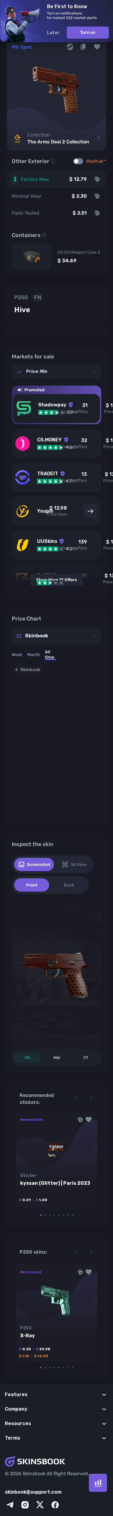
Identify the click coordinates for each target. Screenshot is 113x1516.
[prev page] (77, 1098)
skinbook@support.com (33, 1492)
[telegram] (10, 1505)
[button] (97, 47)
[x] (40, 1505)
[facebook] (55, 1505)
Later (53, 32)
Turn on (88, 32)
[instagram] (25, 1505)
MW (56, 1057)
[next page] (91, 1098)
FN (27, 1057)
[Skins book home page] (56, 1462)
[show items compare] (98, 1483)
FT (85, 1057)
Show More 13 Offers (56, 579)
